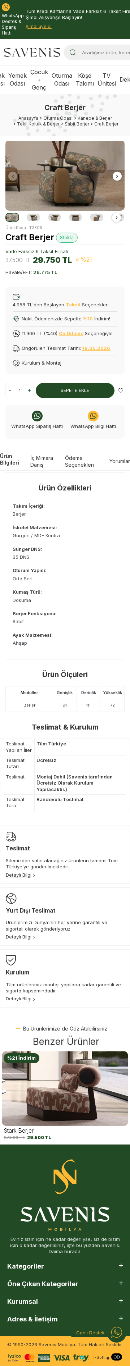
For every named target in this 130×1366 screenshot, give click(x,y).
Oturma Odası (62, 79)
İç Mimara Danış (41, 461)
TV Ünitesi (107, 79)
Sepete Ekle (75, 390)
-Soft (98, 1357)
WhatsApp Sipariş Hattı (37, 426)
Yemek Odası (17, 79)
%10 (88, 318)
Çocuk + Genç (39, 80)
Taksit (73, 304)
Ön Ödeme (71, 333)
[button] (12, 176)
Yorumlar (119, 461)
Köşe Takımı (85, 79)
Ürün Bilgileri (9, 459)
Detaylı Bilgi (18, 875)
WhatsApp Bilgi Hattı (93, 426)
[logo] (32, 52)
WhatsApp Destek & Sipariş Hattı (13, 24)
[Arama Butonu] (72, 52)
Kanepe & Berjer (95, 118)
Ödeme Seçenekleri (79, 461)
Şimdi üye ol (39, 26)
